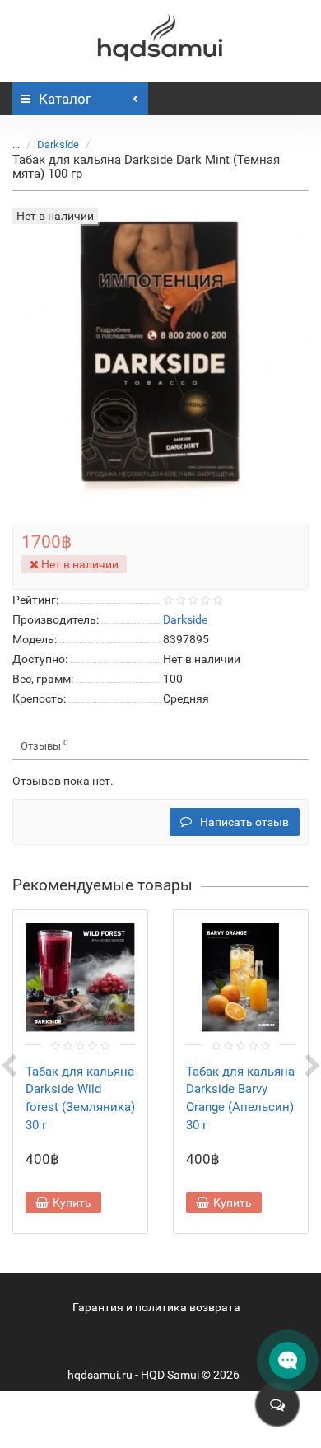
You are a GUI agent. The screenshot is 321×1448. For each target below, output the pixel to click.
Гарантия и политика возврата (156, 1307)
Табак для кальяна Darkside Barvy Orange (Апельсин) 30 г (240, 1098)
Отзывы (44, 745)
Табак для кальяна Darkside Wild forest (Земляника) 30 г (80, 1098)
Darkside (58, 144)
